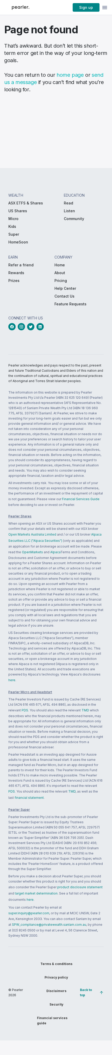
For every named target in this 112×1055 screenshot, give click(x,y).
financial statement (29, 798)
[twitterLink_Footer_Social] (31, 326)
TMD (85, 710)
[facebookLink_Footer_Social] (13, 326)
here (11, 680)
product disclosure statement (80, 887)
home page (70, 75)
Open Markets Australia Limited (32, 534)
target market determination (36, 893)
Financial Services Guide (80, 499)
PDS (25, 710)
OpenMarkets (32, 552)
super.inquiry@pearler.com (28, 913)
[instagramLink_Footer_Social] (22, 326)
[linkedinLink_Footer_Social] (41, 326)
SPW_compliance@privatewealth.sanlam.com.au (49, 925)
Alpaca (55, 552)
